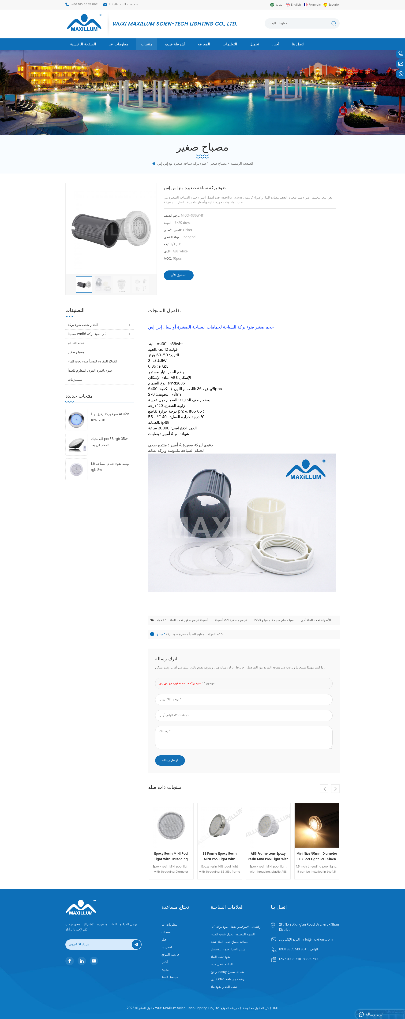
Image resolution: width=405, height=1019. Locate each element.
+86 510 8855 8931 (84, 4)
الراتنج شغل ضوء (222, 964)
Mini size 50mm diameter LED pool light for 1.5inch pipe (316, 856)
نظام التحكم (76, 343)
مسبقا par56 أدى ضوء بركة (87, 334)
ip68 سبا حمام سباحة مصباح (274, 620)
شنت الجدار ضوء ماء (224, 987)
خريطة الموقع (170, 954)
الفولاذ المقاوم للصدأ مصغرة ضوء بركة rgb (194, 634)
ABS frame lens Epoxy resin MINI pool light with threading (268, 856)
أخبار (275, 44)
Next (335, 788)
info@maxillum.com (123, 4)
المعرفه (204, 44)
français (315, 5)
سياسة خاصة (169, 977)
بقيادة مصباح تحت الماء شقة (229, 942)
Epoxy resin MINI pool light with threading (171, 856)
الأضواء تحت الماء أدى (316, 620)
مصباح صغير (76, 352)
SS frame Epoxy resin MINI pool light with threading (219, 856)
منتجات (146, 44)
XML (275, 1008)
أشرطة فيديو (175, 44)
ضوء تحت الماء (220, 957)
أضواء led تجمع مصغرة (231, 620)
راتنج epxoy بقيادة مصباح (227, 972)
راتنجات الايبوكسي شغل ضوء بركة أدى (235, 927)
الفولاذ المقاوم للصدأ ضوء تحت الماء (92, 361)
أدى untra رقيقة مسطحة (227, 979)
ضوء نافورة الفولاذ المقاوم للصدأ (90, 370)
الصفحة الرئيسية (83, 44)
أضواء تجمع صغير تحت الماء (188, 620)
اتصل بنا (298, 44)
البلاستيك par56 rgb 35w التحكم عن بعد (109, 442)
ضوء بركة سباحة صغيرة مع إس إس (180, 683)
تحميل (254, 44)
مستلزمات (75, 379)
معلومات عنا (118, 44)
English (296, 5)
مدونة (165, 969)
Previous (324, 788)
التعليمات (230, 44)
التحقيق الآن (179, 275)
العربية (279, 5)
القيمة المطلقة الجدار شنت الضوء (233, 934)
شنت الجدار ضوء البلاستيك (228, 949)
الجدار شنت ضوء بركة (83, 325)
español (334, 5)
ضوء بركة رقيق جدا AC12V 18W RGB (110, 417)
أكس (164, 962)
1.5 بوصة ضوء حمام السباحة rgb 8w (110, 467)
